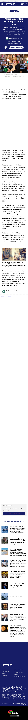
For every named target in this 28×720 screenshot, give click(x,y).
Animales (11, 13)
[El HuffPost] (10, 4)
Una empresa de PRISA (14, 712)
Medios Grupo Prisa (14, 716)
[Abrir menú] (2, 4)
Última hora (22, 4)
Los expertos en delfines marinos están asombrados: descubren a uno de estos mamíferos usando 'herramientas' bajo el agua (17, 529)
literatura (10, 296)
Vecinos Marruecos (12, 1)
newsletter (5, 675)
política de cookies (18, 672)
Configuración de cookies (18, 670)
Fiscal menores (20, 1)
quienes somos (5, 671)
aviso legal (16, 674)
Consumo (16, 13)
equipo (3, 669)
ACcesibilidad (17, 679)
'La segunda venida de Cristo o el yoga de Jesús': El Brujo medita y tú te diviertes (18, 585)
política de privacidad (19, 676)
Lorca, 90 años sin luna (16, 596)
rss (2, 677)
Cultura (14, 11)
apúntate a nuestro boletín (14, 513)
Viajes (20, 13)
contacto (4, 673)
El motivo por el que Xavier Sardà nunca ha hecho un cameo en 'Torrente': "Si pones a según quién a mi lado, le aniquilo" (18, 617)
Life (4, 13)
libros (2, 296)
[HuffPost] (7, 664)
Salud (6, 13)
